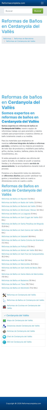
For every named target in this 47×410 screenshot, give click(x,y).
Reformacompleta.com (13, 3)
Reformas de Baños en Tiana (13, 284)
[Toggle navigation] (42, 3)
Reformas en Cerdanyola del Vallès (20, 41)
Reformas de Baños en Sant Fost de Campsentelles (23, 254)
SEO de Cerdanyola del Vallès (19, 342)
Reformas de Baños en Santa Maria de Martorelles (22, 274)
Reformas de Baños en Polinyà (14, 246)
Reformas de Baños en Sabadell (15, 236)
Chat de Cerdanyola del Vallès (19, 336)
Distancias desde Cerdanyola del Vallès (23, 326)
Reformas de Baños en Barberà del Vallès (19, 206)
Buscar (37, 11)
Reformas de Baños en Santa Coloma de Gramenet (23, 240)
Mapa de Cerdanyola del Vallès (20, 320)
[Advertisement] (23, 69)
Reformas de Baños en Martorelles (16, 264)
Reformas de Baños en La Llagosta (16, 214)
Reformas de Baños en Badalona (15, 280)
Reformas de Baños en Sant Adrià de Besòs (19, 268)
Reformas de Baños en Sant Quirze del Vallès (20, 230)
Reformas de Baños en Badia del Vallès (18, 202)
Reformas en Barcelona (23, 38)
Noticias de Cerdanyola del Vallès (21, 331)
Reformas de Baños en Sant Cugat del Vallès (20, 217)
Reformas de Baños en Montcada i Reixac (19, 210)
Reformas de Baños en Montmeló (15, 288)
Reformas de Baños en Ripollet (14, 199)
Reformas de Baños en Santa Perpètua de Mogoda (23, 224)
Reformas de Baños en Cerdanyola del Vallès (25, 300)
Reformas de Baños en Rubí (13, 260)
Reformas (7, 38)
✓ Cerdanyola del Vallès (16, 315)
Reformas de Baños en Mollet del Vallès (18, 250)
